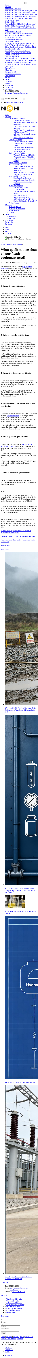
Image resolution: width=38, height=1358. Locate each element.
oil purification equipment (9, 531)
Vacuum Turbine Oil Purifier (23, 142)
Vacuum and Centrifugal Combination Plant (22, 150)
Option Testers (14, 203)
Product (7, 229)
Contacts (8, 233)
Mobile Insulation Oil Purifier (23, 138)
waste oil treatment (13, 416)
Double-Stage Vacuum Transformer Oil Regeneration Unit (25, 131)
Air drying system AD (21, 195)
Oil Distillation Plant (16, 165)
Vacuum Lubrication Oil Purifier (24, 155)
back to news (5, 545)
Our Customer (14, 210)
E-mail (7, 1352)
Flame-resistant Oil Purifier (18, 163)
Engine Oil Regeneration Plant (24, 166)
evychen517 (14, 1290)
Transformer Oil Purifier (17, 119)
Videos (11, 212)
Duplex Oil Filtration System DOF (25, 201)
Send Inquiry (5, 1316)
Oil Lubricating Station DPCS (24, 199)
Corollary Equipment (16, 186)
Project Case (9, 85)
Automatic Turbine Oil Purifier (24, 147)
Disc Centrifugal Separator (22, 178)
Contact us (4, 1282)
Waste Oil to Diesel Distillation (24, 172)
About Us (8, 70)
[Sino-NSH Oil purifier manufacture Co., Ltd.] (10, 111)
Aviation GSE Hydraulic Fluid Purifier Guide (20, 1082)
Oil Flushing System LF (22, 197)
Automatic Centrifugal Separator (24, 180)
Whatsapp (8, 1348)
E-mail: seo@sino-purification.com (16, 93)
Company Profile (15, 207)
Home (7, 5)
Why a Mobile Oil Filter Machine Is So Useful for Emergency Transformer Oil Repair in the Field (20, 710)
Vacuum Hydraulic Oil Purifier (24, 157)
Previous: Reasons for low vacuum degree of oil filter (18, 536)
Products (8, 7)
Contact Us (9, 87)
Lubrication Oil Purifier (17, 153)
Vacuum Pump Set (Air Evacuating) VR (21, 188)
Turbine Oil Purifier (15, 140)
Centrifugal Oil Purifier (17, 176)
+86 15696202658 (18, 1292)
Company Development (17, 209)
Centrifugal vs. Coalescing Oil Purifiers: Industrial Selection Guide (18, 1278)
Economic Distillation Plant (23, 174)
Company (12, 216)
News (7, 79)
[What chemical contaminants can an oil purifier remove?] (15, 908)
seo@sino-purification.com (15, 102)
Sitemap (20, 1339)
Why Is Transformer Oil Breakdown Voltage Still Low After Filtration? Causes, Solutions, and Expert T (20, 890)
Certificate (8, 89)
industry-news (17, 244)
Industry (12, 218)
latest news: (5, 549)
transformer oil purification (10, 533)
